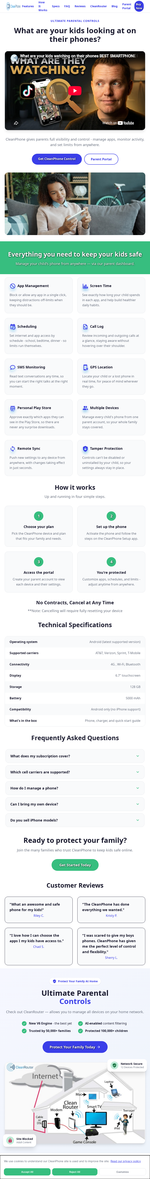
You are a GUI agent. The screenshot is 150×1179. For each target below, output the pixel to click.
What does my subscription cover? (40, 756)
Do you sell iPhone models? (34, 820)
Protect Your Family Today (72, 1047)
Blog (115, 6)
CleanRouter (98, 6)
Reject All (74, 1171)
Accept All (27, 1171)
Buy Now (139, 6)
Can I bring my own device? (34, 804)
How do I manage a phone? (34, 788)
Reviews (80, 6)
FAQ (67, 6)
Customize (122, 1171)
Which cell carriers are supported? (40, 772)
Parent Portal (126, 6)
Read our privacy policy (126, 1161)
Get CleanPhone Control (57, 159)
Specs (56, 6)
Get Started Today (75, 865)
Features (28, 6)
